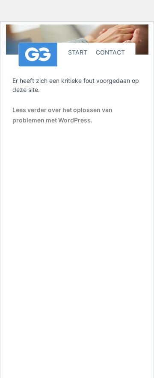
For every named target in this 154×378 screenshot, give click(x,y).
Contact (110, 52)
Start (77, 52)
